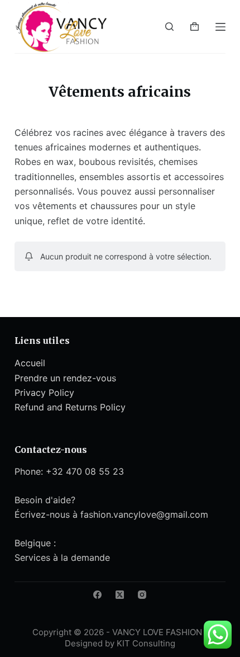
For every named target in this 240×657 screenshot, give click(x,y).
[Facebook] (97, 594)
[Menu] (220, 27)
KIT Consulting (146, 643)
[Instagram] (142, 594)
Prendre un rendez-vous (65, 378)
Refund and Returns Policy (70, 407)
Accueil (30, 362)
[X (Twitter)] (120, 594)
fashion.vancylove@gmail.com (144, 514)
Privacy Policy (44, 392)
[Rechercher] (169, 26)
